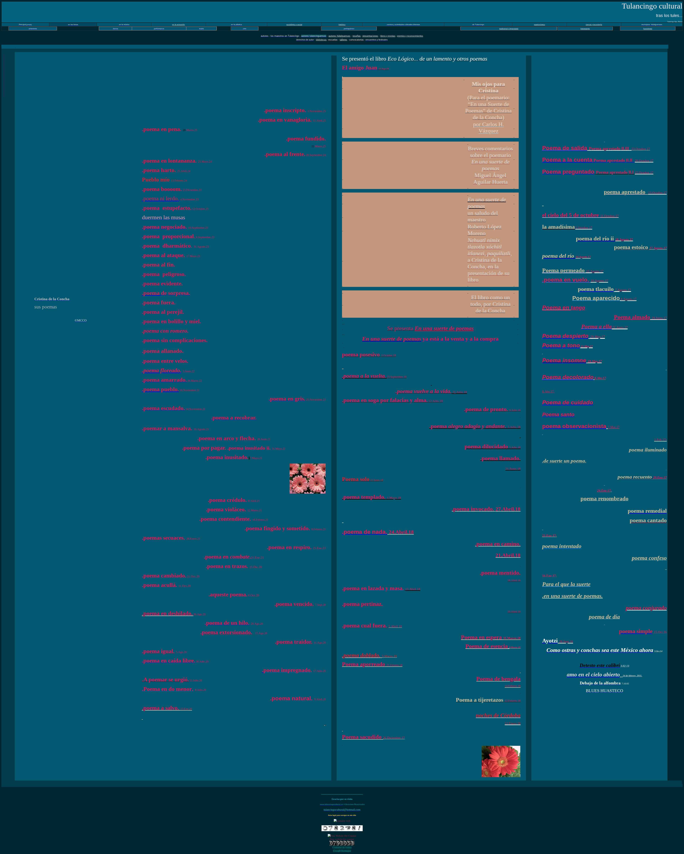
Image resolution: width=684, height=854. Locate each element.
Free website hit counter (342, 839)
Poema (632, 317)
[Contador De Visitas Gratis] (342, 844)
